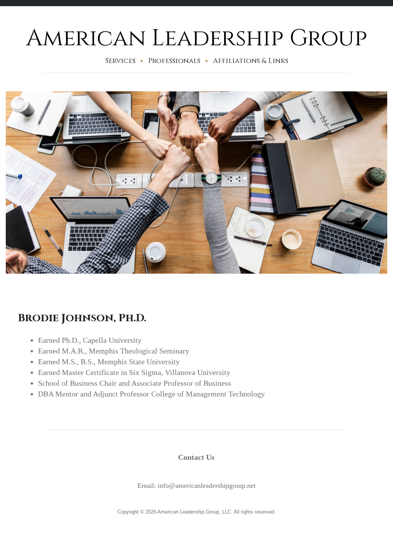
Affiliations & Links (250, 61)
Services (120, 61)
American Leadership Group (196, 38)
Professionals (174, 61)
